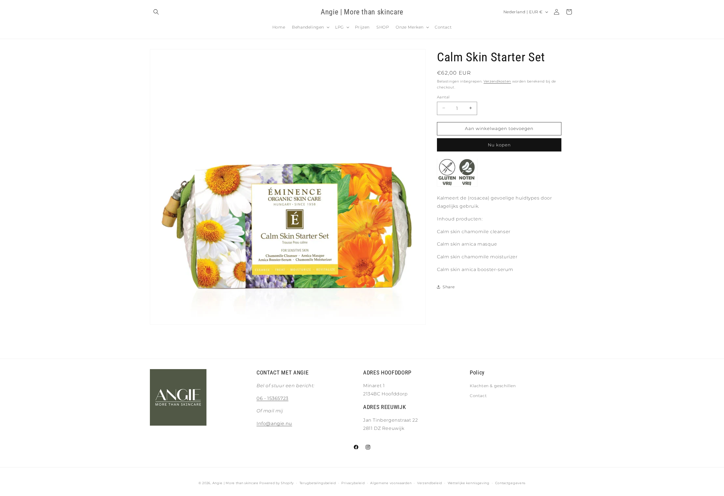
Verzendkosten (497, 81)
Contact (478, 395)
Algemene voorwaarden (390, 483)
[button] (156, 12)
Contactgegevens (510, 483)
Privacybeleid (353, 483)
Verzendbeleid (429, 483)
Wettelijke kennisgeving (469, 483)
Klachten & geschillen (493, 385)
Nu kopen (499, 144)
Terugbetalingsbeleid (317, 483)
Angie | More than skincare (235, 483)
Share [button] (449, 286)
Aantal (443, 96)
